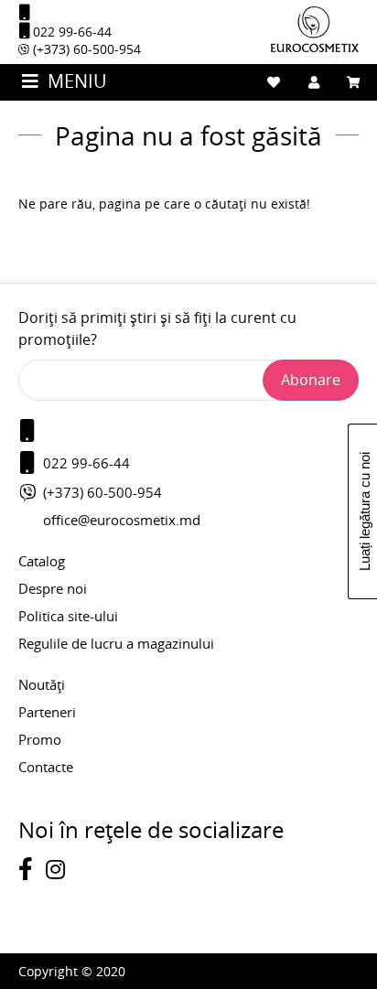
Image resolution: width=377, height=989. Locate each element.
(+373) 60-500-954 (85, 49)
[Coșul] (354, 82)
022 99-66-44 (70, 31)
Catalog (41, 561)
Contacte (45, 767)
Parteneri (47, 712)
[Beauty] (315, 47)
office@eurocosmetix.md (121, 520)
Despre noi (52, 588)
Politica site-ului (68, 616)
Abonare (310, 380)
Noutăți (41, 684)
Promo (39, 739)
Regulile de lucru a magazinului (116, 643)
